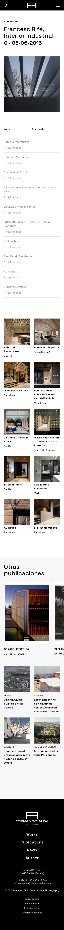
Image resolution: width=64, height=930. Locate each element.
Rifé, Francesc (12, 147)
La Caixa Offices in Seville (19, 206)
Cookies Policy (32, 908)
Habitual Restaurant (16, 142)
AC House (9, 271)
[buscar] (5, 5)
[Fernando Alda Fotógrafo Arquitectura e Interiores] (32, 818)
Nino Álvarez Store (15, 172)
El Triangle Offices (15, 287)
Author (32, 857)
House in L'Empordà (16, 157)
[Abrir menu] (58, 5)
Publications (32, 842)
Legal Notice (32, 898)
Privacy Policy (32, 903)
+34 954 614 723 (37, 879)
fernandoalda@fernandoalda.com (32, 883)
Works (32, 834)
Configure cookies (32, 912)
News (32, 849)
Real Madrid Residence (18, 256)
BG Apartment (13, 241)
